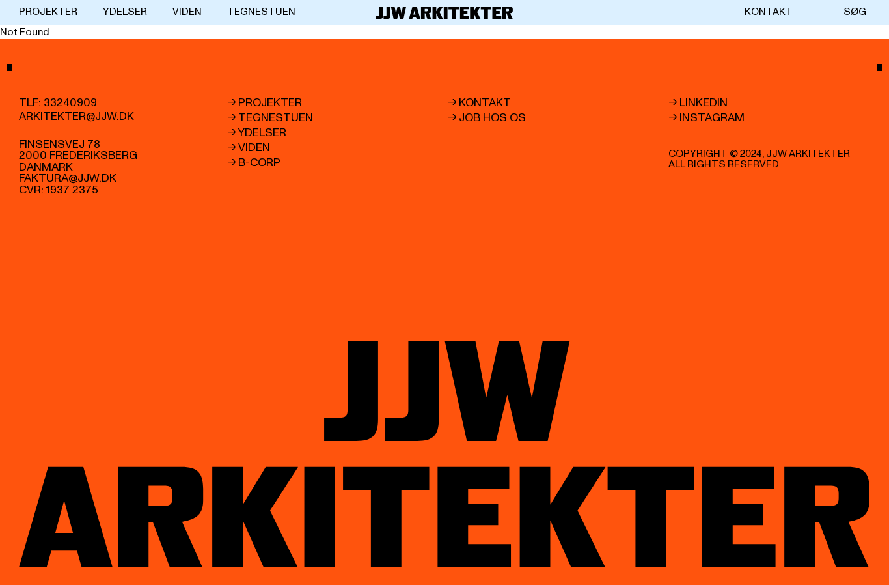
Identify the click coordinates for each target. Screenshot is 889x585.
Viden (187, 12)
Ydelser (125, 12)
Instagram (712, 118)
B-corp (259, 163)
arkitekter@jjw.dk (76, 116)
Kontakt (769, 12)
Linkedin (703, 103)
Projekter (48, 12)
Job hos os (492, 118)
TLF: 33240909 (58, 103)
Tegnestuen (261, 12)
